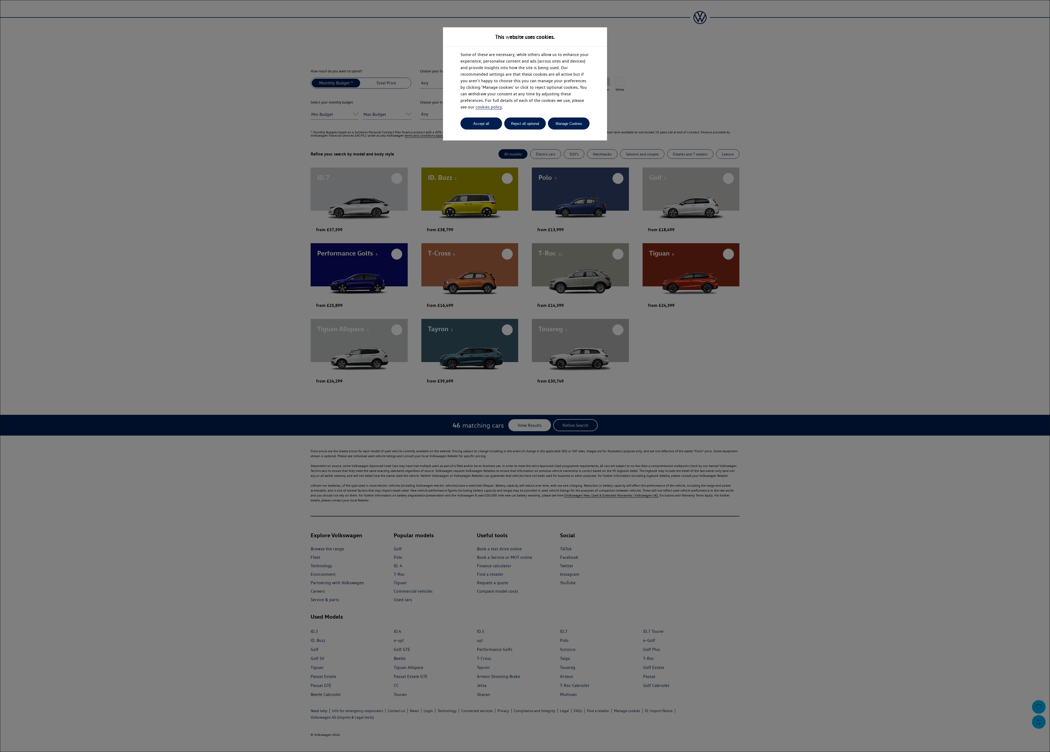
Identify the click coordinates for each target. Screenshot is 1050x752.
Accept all (481, 124)
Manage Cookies (569, 124)
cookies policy (489, 107)
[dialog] (525, 376)
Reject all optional (525, 124)
